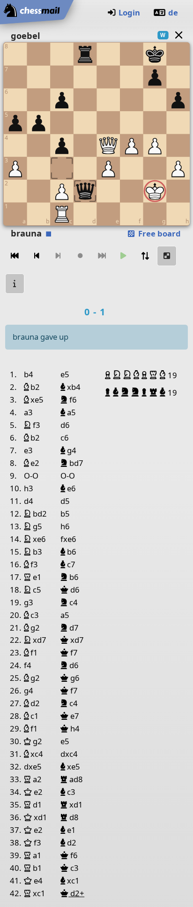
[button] (109, 375)
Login (129, 12)
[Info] (15, 284)
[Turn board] (145, 256)
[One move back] (36, 256)
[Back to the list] (178, 35)
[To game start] (15, 256)
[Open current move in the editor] (167, 256)
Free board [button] (158, 233)
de (173, 12)
